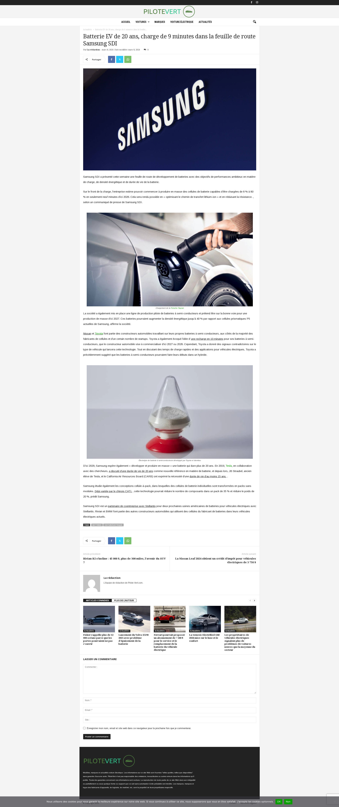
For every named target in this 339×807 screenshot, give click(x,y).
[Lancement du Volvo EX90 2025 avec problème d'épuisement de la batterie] (134, 619)
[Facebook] (251, 2)
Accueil (125, 22)
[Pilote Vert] (169, 11)
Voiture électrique (181, 22)
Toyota (99, 333)
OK (279, 801)
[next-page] (254, 600)
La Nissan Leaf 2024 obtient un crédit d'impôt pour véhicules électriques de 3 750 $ (215, 560)
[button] (254, 22)
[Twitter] (119, 59)
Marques (159, 22)
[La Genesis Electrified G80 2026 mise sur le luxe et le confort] (205, 619)
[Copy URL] (135, 59)
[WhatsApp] (127, 59)
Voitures (141, 22)
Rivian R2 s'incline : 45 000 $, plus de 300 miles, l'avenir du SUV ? (124, 560)
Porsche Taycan (177, 308)
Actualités (205, 22)
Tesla (229, 465)
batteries (97, 525)
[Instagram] (257, 2)
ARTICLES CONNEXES (97, 600)
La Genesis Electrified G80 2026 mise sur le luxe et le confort (204, 638)
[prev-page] (250, 600)
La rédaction (93, 50)
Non (288, 801)
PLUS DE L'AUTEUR (124, 600)
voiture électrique (113, 525)
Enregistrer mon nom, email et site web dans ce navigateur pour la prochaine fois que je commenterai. (139, 728)
